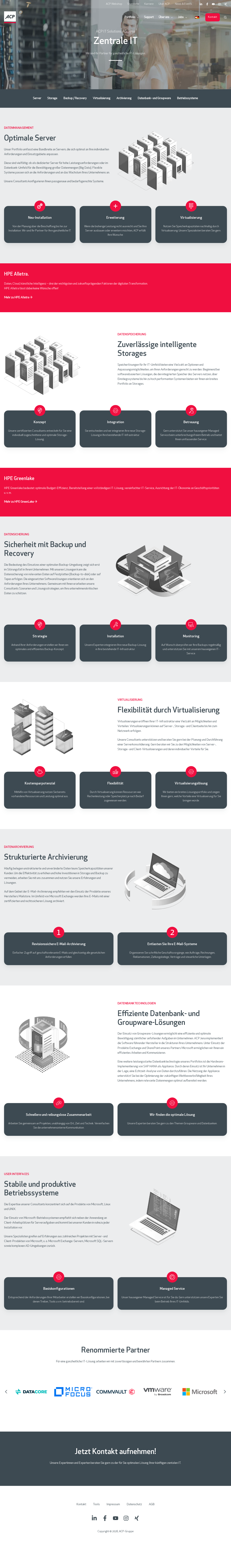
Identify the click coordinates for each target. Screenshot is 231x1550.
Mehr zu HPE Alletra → (18, 297)
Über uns (164, 17)
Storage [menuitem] (52, 98)
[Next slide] (225, 1392)
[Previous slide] (6, 1392)
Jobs (181, 17)
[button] (225, 17)
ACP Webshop (114, 4)
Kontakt (212, 17)
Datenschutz (134, 1504)
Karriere (149, 4)
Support (149, 17)
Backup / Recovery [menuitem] (75, 98)
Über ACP (164, 4)
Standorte (133, 4)
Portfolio (129, 17)
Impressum (113, 1504)
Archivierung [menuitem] (124, 98)
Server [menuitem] (37, 98)
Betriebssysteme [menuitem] (187, 98)
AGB (152, 1504)
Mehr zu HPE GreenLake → (20, 501)
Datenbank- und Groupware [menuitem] (154, 98)
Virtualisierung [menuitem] (101, 98)
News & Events (183, 4)
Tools (96, 1504)
